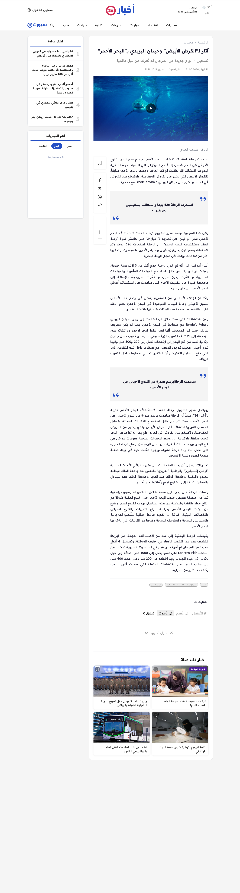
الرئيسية (203, 42)
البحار (204, 585)
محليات (171, 25)
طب (66, 25)
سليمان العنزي (189, 149)
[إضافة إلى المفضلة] (155, 669)
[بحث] (52, 25)
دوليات (134, 25)
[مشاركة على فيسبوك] (100, 180)
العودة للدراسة (198, 669)
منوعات (116, 25)
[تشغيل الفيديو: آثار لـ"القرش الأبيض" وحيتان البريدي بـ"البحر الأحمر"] (150, 108)
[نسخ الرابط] (100, 205)
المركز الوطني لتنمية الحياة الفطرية (181, 585)
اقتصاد (153, 25)
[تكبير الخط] (100, 224)
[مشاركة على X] (100, 188)
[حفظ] (100, 163)
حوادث (82, 25)
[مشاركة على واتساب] (100, 197)
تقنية (98, 25)
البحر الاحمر (156, 585)
